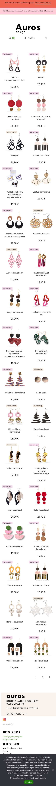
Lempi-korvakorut (15, 312)
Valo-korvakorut (14, 585)
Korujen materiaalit (10, 740)
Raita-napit (41, 393)
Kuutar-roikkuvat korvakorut (41, 274)
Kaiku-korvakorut (41, 510)
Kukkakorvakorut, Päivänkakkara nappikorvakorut (15, 195)
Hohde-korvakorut (14, 622)
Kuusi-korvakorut (41, 429)
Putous (41, 77)
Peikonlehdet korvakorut (41, 352)
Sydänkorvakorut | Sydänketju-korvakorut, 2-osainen (15, 354)
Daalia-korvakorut (41, 233)
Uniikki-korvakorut (14, 661)
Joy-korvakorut (41, 661)
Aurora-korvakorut (14, 273)
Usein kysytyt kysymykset (12, 737)
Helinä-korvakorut (41, 155)
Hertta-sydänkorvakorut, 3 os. (14, 78)
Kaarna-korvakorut (14, 546)
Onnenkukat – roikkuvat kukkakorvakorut (41, 471)
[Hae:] (46, 38)
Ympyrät (14, 155)
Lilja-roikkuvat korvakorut (14, 430)
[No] (52, 770)
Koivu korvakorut (15, 468)
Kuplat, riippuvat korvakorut (41, 547)
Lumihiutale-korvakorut (41, 623)
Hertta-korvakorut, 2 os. (41, 313)
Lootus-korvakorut (41, 192)
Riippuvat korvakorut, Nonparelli (41, 117)
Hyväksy (28, 782)
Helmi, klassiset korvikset (15, 117)
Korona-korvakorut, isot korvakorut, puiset (14, 235)
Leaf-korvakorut (15, 510)
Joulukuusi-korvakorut (15, 393)
